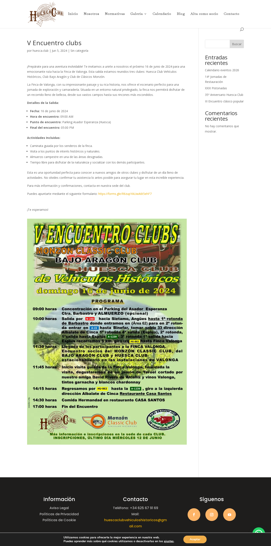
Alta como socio (204, 14)
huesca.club (40, 51)
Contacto (231, 14)
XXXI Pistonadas (216, 88)
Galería (136, 14)
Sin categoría (79, 51)
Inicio (73, 14)
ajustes (169, 541)
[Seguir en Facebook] (194, 514)
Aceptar (195, 539)
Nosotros (91, 14)
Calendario (162, 14)
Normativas (115, 14)
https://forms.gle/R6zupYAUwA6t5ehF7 (125, 194)
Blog (181, 14)
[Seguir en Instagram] (211, 514)
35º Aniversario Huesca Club (224, 95)
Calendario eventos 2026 (222, 70)
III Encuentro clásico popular (224, 101)
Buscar (237, 44)
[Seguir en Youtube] (229, 514)
